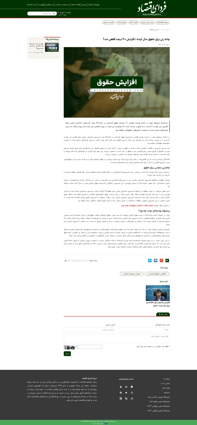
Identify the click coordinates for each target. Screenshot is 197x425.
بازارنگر (90, 4)
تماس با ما (165, 383)
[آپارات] (120, 392)
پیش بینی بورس (147, 22)
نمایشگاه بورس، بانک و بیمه (159, 397)
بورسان (84, 4)
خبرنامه (167, 392)
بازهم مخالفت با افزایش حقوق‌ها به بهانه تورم (137, 205)
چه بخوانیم (50, 4)
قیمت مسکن (108, 22)
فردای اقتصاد (149, 9)
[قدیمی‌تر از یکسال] (158, 293)
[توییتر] (126, 392)
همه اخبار (166, 388)
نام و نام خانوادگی (162, 325)
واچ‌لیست (41, 4)
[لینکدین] (126, 386)
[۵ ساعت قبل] (52, 47)
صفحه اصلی (165, 30)
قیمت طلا (133, 22)
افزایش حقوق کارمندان (157, 273)
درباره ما (166, 379)
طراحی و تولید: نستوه (98, 423)
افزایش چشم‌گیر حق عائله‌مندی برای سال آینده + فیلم (158, 304)
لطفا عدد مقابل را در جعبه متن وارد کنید (153, 346)
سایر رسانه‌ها (154, 30)
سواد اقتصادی (162, 22)
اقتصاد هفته (75, 4)
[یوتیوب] (120, 386)
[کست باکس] (131, 398)
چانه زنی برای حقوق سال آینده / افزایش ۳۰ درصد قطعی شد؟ (136, 39)
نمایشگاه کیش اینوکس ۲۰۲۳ (158, 406)
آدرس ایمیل (110, 325)
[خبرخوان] (126, 398)
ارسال (67, 353)
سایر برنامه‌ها (32, 4)
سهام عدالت (121, 22)
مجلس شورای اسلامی (131, 273)
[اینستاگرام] (131, 392)
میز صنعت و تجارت (63, 4)
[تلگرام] (131, 386)
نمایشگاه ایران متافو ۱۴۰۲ (159, 401)
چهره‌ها (97, 4)
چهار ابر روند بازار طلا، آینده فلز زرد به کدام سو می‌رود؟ (36, 46)
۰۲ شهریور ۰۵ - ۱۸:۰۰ (35, 52)
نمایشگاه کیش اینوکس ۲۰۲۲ (159, 410)
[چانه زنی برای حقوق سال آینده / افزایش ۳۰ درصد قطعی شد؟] (117, 82)
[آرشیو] (120, 398)
